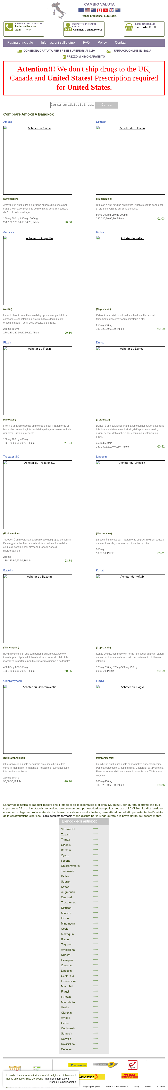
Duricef (100, 342)
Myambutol (68, 1002)
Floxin (7, 342)
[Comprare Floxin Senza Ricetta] (37, 380)
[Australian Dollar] (117, 10)
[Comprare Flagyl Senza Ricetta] (130, 719)
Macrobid (67, 986)
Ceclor (65, 928)
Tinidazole (67, 871)
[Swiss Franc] (105, 10)
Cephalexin (68, 1028)
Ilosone (65, 860)
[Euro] (81, 10)
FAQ (86, 42)
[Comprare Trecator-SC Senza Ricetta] (37, 494)
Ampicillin (9, 232)
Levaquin (67, 960)
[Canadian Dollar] (99, 10)
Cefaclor (66, 1049)
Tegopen (66, 944)
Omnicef (66, 897)
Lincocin (101, 456)
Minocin (66, 913)
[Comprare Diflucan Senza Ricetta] (130, 160)
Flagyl (100, 680)
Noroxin (66, 1038)
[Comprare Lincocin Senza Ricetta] (130, 494)
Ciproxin (66, 1012)
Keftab (100, 570)
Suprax (65, 881)
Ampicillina (68, 949)
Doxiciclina (68, 1044)
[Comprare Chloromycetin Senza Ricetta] (37, 719)
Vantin (65, 1007)
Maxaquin (67, 934)
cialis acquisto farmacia (57, 815)
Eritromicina (68, 981)
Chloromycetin (12, 680)
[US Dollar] (87, 10)
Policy (102, 42)
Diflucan (101, 121)
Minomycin (68, 923)
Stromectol (68, 829)
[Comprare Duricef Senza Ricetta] (130, 380)
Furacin (66, 996)
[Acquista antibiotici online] (57, 10)
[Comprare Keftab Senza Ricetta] (130, 608)
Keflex (100, 232)
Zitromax (67, 965)
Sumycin (66, 1033)
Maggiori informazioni (57, 1078)
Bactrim (8, 570)
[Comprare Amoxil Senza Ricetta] (37, 160)
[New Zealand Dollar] (93, 10)
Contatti (120, 42)
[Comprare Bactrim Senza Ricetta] (37, 608)
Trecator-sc (68, 902)
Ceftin (65, 1023)
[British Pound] (111, 10)
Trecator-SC (11, 456)
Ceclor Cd (67, 976)
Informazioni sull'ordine (58, 42)
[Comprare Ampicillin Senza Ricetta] (37, 270)
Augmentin (68, 892)
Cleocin (66, 844)
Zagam (65, 834)
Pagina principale (20, 42)
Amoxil (7, 121)
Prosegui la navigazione (62, 1082)
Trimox (65, 839)
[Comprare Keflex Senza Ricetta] (130, 270)
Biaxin (65, 939)
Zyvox (65, 855)
